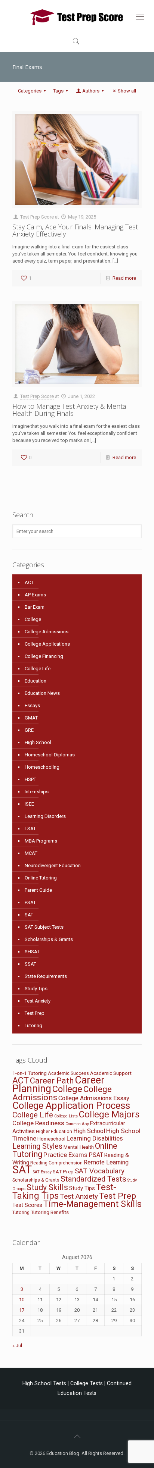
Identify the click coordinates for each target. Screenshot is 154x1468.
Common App (77, 1124)
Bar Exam (34, 607)
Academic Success (68, 1073)
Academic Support (111, 1073)
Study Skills (47, 1187)
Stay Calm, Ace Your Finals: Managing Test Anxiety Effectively (75, 230)
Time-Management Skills (92, 1204)
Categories (29, 91)
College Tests (86, 1383)
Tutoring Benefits (50, 1212)
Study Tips (36, 988)
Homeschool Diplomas (50, 754)
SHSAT (32, 951)
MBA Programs (41, 841)
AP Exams (35, 594)
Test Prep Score (37, 217)
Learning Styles (37, 1146)
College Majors (109, 1114)
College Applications (47, 644)
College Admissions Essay (93, 1098)
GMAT (31, 718)
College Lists (66, 1116)
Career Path (52, 1080)
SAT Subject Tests (44, 927)
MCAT (31, 853)
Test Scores (27, 1205)
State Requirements (46, 976)
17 (21, 1310)
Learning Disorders (45, 816)
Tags (58, 91)
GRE (29, 730)
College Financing (44, 656)
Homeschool (51, 1139)
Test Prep (34, 1013)
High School (38, 742)
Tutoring (33, 1025)
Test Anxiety (37, 1001)
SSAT (30, 964)
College (33, 619)
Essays (32, 705)
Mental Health (79, 1147)
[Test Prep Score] (77, 16)
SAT (29, 915)
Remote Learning (106, 1162)
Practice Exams (65, 1154)
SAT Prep (63, 1171)
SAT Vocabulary (99, 1171)
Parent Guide (38, 890)
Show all (127, 91)
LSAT (30, 828)
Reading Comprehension (56, 1163)
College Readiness (38, 1123)
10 (21, 1299)
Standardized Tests (93, 1178)
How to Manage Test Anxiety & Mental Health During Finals (70, 410)
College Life (37, 668)
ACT (29, 582)
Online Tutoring (41, 878)
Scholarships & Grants (49, 939)
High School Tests (44, 1383)
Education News (42, 693)
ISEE (29, 804)
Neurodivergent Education (53, 865)
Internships (37, 791)
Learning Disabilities (95, 1138)
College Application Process (71, 1105)
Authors (90, 91)
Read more (124, 278)
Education (35, 681)
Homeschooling (42, 767)
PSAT (30, 902)
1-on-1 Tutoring (29, 1073)
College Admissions (46, 631)
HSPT (30, 779)
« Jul (17, 1345)
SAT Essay (42, 1172)
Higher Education (54, 1131)
